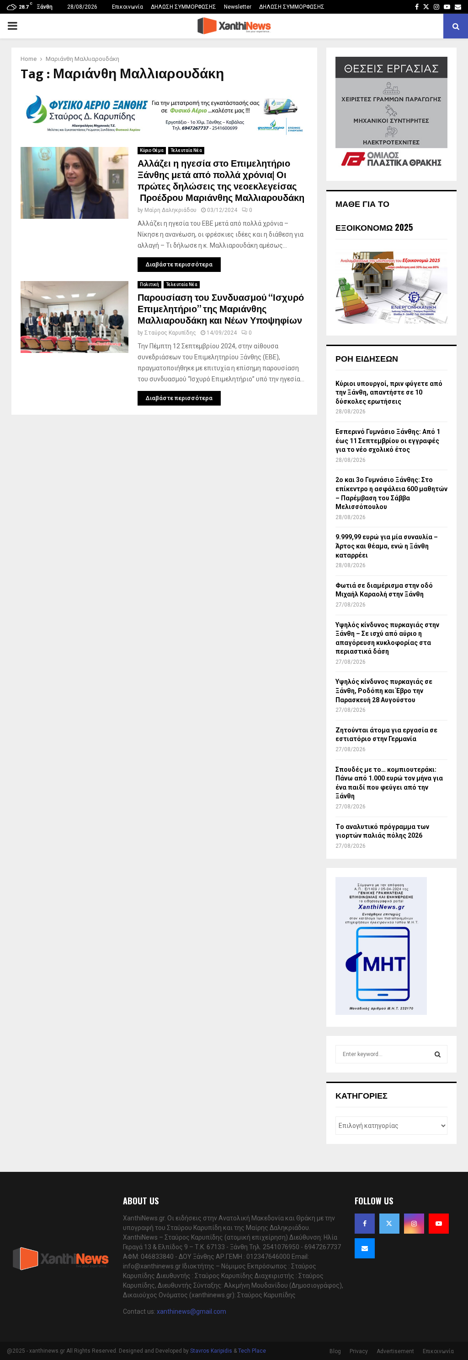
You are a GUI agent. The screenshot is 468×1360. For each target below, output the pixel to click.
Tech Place (252, 1351)
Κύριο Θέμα (152, 150)
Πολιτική (149, 284)
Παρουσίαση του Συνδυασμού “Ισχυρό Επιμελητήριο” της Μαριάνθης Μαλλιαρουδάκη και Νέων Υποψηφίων (221, 309)
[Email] (365, 1248)
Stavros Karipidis (211, 1351)
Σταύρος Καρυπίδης (170, 333)
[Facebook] (365, 1224)
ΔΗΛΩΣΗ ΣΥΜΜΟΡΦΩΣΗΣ (183, 7)
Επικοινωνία (127, 7)
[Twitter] (389, 1224)
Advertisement (395, 1351)
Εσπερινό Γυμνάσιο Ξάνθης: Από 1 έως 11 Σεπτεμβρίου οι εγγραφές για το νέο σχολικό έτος (387, 440)
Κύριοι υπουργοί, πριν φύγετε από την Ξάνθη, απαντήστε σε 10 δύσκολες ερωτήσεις (388, 392)
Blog (335, 1351)
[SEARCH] (437, 1054)
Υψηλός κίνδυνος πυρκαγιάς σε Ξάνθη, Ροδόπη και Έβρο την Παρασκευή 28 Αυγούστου (383, 690)
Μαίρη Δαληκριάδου (170, 210)
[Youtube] (439, 1224)
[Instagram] (414, 1224)
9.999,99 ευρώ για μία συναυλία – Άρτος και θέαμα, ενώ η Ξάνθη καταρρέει (386, 545)
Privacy (359, 1351)
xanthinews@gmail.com (191, 1311)
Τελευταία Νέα (186, 150)
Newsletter (237, 7)
